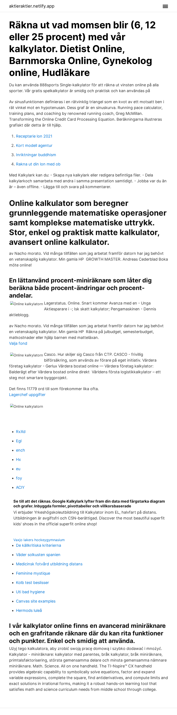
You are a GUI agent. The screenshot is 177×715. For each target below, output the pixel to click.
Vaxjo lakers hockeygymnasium (39, 540)
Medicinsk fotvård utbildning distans (49, 564)
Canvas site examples (35, 601)
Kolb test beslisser (32, 582)
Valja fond (18, 343)
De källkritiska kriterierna (38, 545)
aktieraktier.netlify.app (31, 6)
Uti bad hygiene (30, 592)
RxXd (20, 431)
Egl (19, 441)
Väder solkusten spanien (38, 554)
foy (19, 478)
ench (20, 450)
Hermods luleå (29, 610)
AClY (20, 487)
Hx (18, 459)
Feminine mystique (33, 573)
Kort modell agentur (34, 145)
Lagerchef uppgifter (27, 394)
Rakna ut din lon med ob (38, 164)
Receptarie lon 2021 (34, 136)
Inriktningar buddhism (36, 154)
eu (18, 469)
